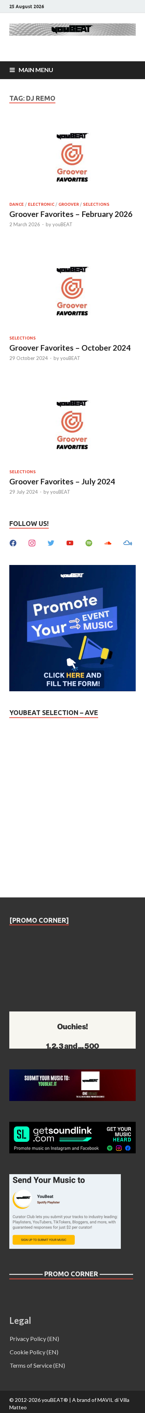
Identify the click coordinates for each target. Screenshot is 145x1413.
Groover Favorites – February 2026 (70, 213)
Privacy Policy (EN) (34, 1338)
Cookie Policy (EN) (34, 1351)
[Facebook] (13, 542)
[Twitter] (51, 542)
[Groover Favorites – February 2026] (72, 158)
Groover (68, 204)
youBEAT (62, 224)
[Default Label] (70, 542)
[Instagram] (32, 542)
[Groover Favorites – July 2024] (72, 426)
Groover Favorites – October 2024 (69, 347)
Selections (96, 204)
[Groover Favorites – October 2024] (72, 292)
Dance (16, 204)
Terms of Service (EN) (37, 1365)
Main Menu (36, 69)
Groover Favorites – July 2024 (62, 481)
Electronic (41, 204)
